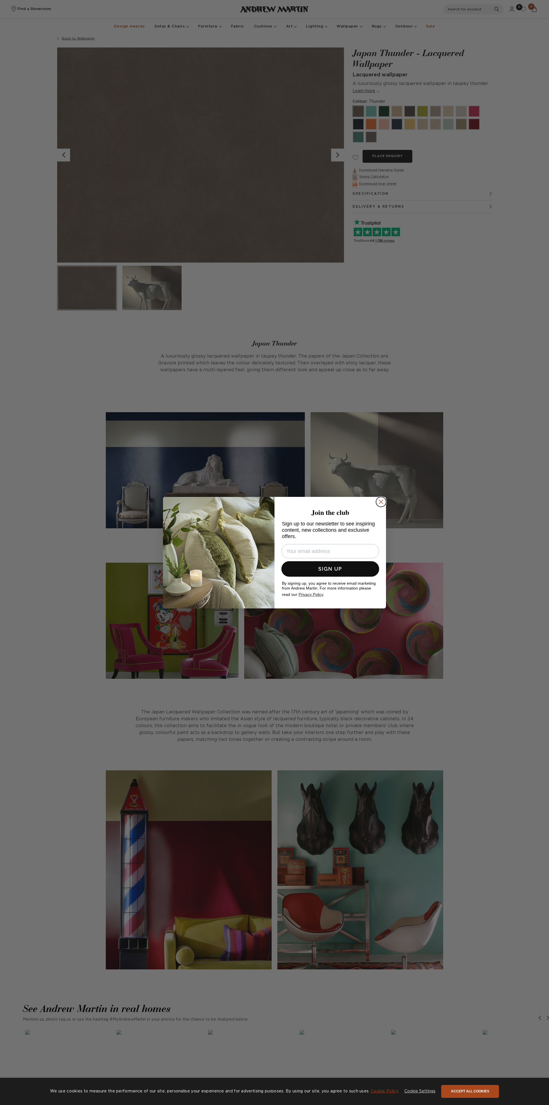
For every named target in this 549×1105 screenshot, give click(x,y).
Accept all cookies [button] (470, 1091)
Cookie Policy (385, 1091)
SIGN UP (330, 569)
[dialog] (274, 1091)
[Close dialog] (381, 502)
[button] (419, 1092)
